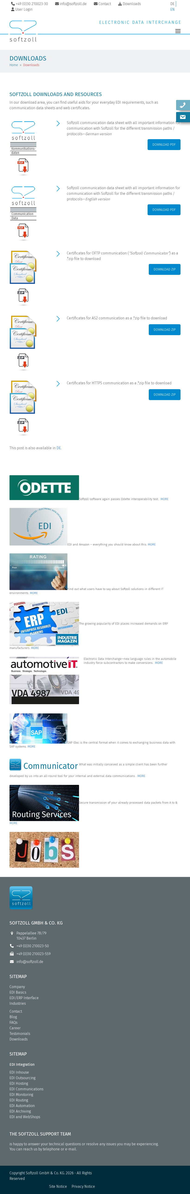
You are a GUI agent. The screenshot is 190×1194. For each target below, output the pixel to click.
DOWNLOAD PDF (164, 145)
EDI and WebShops (25, 1117)
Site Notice (58, 1186)
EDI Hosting (19, 1083)
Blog (13, 1017)
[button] (177, 31)
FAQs (13, 1022)
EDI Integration (22, 1064)
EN (172, 9)
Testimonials (20, 1033)
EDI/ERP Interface (24, 998)
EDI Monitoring (21, 1094)
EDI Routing (19, 1100)
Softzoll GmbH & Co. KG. (45, 1173)
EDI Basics (18, 992)
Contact (16, 1011)
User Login (23, 9)
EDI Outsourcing (22, 1078)
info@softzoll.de (29, 962)
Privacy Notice (83, 1186)
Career (15, 1028)
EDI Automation (22, 1106)
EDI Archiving (20, 1111)
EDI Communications (26, 1089)
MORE (164, 499)
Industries (18, 1003)
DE (172, 4)
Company (17, 987)
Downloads (19, 1039)
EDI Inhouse (19, 1072)
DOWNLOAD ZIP (165, 269)
